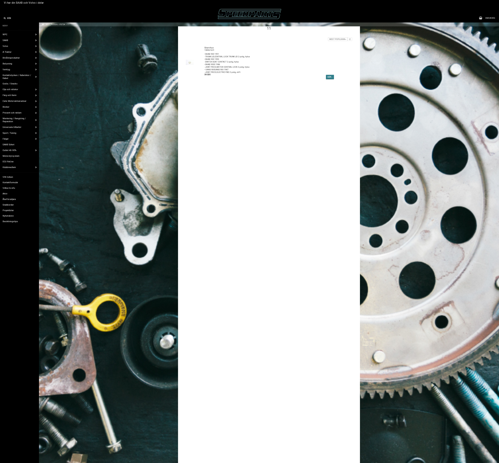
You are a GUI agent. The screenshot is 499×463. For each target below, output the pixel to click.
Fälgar (6, 139)
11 (68, 24)
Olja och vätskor (10, 89)
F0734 (62, 24)
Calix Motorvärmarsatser (15, 101)
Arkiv (5, 193)
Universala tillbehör (12, 127)
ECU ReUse (8, 161)
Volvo (5, 46)
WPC (5, 34)
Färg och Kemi (10, 95)
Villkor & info (9, 188)
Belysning (7, 63)
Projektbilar (8, 210)
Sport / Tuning (9, 133)
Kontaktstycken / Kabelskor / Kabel (17, 76)
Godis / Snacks (10, 83)
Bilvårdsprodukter (11, 58)
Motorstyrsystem (11, 156)
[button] (488, 18)
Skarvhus (209, 47)
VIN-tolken (8, 177)
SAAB (5, 40)
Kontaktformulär (10, 182)
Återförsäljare (9, 199)
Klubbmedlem (9, 167)
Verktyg (6, 69)
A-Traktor (7, 52)
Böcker (6, 107)
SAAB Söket (8, 144)
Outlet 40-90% (10, 150)
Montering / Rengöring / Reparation (14, 120)
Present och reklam (12, 113)
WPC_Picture (52, 24)
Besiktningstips (10, 221)
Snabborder (8, 205)
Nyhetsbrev (8, 216)
